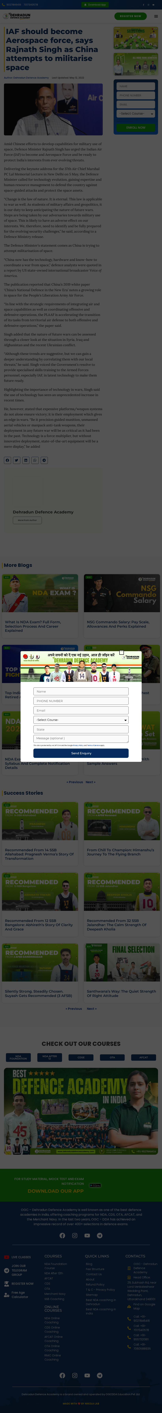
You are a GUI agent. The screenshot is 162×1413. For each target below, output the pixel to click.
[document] (81, 706)
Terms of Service (93, 745)
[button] (121, 652)
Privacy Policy (78, 745)
